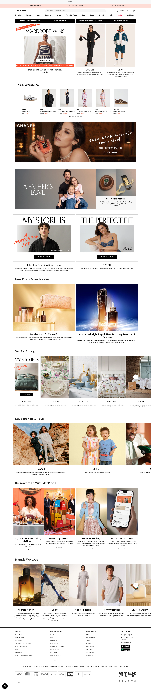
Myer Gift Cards (90, 637)
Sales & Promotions (56, 655)
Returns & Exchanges (21, 646)
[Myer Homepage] (21, 11)
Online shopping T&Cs (56, 666)
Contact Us (53, 640)
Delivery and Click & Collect (23, 643)
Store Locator (54, 643)
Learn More (59, 547)
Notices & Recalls (55, 658)
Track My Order (19, 635)
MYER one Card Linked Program (24, 655)
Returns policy (27, 666)
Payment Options (20, 637)
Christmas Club (90, 652)
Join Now (28, 550)
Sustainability (89, 649)
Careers (88, 640)
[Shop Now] (116, 203)
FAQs (51, 637)
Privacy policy (113, 666)
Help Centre (53, 635)
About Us (88, 643)
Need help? (5, 686)
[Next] (135, 376)
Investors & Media (91, 646)
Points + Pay (18, 640)
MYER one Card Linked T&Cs (99, 666)
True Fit (17, 649)
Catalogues (18, 652)
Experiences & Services (57, 646)
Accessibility (53, 661)
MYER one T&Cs (84, 666)
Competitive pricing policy (40, 666)
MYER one (88, 635)
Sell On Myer (89, 655)
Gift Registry (53, 652)
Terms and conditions (71, 666)
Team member (124, 666)
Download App (122, 549)
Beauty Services (55, 649)
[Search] (104, 10)
